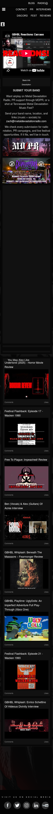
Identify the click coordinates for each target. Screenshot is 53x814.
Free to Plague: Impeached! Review (26, 459)
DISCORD (22, 15)
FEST (34, 15)
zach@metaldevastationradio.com (26, 121)
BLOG (31, 3)
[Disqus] (26, 226)
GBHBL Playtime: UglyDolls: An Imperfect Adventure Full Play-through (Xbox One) (23, 605)
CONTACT (21, 9)
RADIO (41, 3)
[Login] (46, 3)
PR (31, 9)
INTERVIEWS (43, 9)
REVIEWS (45, 15)
